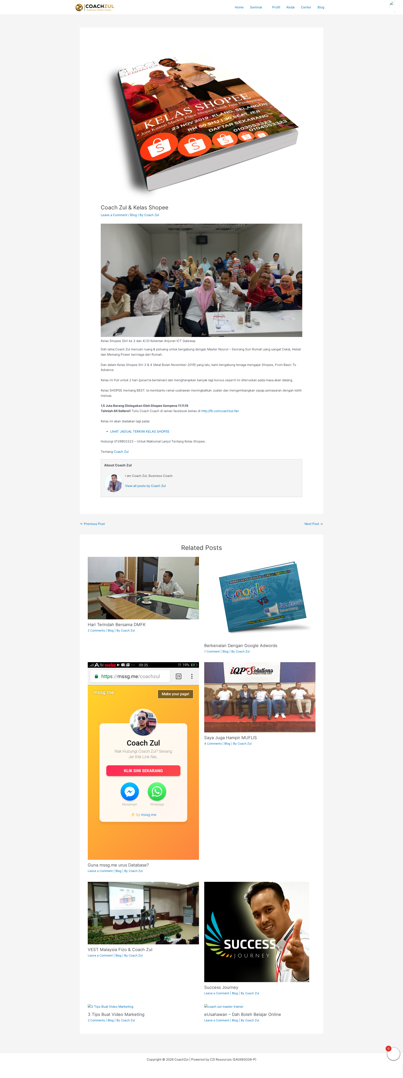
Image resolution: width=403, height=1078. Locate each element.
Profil (276, 7)
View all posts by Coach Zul (145, 486)
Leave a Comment (114, 215)
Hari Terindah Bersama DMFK (117, 624)
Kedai (291, 7)
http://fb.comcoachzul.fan (220, 411)
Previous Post (92, 524)
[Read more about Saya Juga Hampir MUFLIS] (259, 697)
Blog (321, 7)
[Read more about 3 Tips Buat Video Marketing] (110, 1006)
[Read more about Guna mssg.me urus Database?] (143, 761)
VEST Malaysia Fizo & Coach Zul (120, 949)
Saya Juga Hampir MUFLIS (230, 737)
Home (239, 7)
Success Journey (221, 987)
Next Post (314, 524)
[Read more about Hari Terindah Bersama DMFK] (143, 588)
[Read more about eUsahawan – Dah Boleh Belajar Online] (223, 1006)
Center (306, 7)
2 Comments (96, 630)
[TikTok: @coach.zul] (394, 7)
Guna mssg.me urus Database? (118, 865)
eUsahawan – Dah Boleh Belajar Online (242, 1014)
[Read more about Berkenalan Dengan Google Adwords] (259, 598)
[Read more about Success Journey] (256, 932)
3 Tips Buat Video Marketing (116, 1014)
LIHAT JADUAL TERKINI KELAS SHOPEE (139, 431)
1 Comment (212, 651)
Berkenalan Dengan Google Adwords (240, 645)
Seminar (256, 7)
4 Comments (213, 743)
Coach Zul (121, 452)
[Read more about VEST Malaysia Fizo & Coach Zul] (143, 913)
